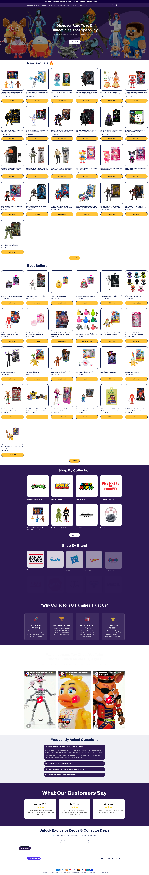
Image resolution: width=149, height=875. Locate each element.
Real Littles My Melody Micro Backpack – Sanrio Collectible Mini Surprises (37, 333)
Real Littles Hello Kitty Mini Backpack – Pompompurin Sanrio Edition (61, 295)
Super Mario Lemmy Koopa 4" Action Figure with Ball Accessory (135, 371)
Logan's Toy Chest (48, 872)
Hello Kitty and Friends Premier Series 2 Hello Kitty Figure (86, 169)
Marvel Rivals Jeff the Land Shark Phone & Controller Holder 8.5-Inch (61, 93)
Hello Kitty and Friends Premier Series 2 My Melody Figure (111, 169)
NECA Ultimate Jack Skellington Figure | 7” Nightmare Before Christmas (111, 295)
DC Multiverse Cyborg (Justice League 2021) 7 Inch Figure (36, 207)
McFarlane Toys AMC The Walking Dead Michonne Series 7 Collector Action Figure (37, 169)
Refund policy (67, 872)
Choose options (136, 303)
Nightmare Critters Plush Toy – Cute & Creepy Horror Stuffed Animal (135, 295)
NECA (106, 593)
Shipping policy (93, 872)
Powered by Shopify (58, 872)
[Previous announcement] (5, 1)
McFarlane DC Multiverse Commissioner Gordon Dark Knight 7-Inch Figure (86, 93)
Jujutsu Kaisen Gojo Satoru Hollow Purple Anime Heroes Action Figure (12, 371)
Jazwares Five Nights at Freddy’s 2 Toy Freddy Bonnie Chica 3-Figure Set (11, 93)
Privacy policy (75, 872)
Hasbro (68, 569)
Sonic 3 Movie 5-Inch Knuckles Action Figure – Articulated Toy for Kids (11, 333)
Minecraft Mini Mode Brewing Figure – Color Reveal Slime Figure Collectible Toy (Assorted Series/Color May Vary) (87, 333)
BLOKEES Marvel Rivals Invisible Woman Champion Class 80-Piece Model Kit (37, 93)
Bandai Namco (31, 569)
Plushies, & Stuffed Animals (58, 527)
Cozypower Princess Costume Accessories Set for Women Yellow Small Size (111, 93)
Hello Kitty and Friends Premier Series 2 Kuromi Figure (135, 169)
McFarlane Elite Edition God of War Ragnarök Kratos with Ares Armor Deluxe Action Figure (136, 207)
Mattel (48, 593)
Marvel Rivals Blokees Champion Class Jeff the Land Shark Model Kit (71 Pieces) (86, 207)
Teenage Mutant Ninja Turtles (35, 499)
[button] (113, 5)
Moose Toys (88, 593)
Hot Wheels (88, 569)
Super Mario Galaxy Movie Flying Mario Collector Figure (11, 207)
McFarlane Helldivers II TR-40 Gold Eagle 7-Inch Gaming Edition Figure (12, 131)
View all (74, 258)
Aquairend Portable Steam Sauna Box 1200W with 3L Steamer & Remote (11, 169)
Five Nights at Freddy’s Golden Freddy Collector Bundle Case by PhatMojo (36, 409)
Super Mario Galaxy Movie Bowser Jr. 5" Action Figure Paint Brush (12, 447)
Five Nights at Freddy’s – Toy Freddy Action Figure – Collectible (60, 371)
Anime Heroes (79, 527)
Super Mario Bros (80, 499)
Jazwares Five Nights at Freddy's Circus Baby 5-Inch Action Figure (136, 93)
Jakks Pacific (108, 569)
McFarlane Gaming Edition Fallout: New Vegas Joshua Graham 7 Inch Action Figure (110, 207)
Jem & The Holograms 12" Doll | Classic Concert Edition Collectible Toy (61, 409)
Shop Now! (74, 41)
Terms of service (84, 872)
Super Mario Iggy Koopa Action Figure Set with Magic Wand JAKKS (37, 371)
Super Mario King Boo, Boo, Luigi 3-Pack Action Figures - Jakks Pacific (86, 371)
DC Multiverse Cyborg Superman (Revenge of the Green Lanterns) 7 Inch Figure (61, 207)
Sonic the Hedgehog (56, 499)
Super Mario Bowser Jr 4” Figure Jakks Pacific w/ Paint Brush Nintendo (110, 333)
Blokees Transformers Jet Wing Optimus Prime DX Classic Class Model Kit (62, 131)
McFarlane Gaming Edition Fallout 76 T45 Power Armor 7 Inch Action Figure (12, 244)
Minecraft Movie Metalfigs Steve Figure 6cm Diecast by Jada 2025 (86, 409)
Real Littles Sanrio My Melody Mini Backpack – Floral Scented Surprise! (85, 295)
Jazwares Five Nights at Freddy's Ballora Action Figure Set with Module (37, 131)
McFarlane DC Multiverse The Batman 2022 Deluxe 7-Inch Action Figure (86, 131)
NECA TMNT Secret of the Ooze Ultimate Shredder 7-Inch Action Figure (111, 131)
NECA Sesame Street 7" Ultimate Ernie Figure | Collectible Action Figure (110, 409)
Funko (48, 569)
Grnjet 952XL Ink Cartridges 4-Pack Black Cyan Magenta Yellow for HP (136, 131)
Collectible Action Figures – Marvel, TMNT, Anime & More (36, 528)
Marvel (29, 593)
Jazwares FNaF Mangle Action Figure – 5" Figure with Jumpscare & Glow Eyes (37, 295)
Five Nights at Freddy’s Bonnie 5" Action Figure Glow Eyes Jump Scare (111, 371)
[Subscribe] (88, 841)
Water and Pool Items (105, 527)
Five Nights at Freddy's (106, 499)
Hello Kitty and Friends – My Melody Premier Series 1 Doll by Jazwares (134, 333)
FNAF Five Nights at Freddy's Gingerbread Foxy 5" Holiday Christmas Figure (11, 409)
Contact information (103, 872)
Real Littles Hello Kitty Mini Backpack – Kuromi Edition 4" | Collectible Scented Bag (11, 295)
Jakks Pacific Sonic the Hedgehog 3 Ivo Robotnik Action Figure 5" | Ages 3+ (61, 333)
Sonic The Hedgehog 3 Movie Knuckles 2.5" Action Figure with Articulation (135, 409)
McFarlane (69, 593)
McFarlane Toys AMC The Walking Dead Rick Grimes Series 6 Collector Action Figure (61, 169)
